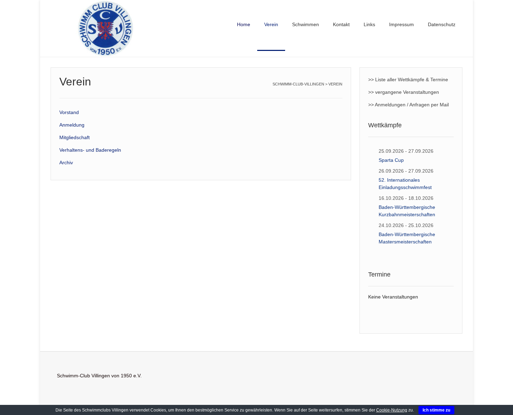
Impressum (401, 24)
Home (243, 24)
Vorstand (69, 112)
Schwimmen (305, 24)
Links (369, 24)
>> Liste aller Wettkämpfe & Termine (408, 79)
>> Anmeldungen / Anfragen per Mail (408, 104)
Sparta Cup (391, 160)
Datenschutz (441, 24)
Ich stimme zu (436, 410)
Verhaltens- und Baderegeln (90, 150)
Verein (271, 24)
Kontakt (341, 24)
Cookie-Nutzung (391, 410)
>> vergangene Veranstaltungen (403, 92)
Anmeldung (71, 125)
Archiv (66, 162)
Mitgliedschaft (74, 137)
